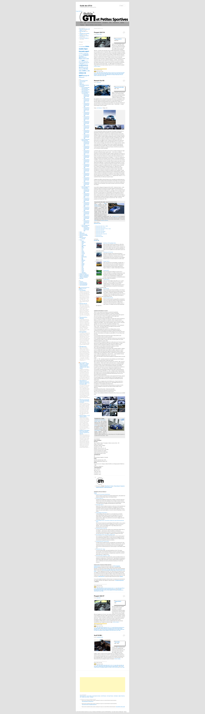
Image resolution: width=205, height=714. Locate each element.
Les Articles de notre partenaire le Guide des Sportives (84, 288)
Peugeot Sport (117, 74)
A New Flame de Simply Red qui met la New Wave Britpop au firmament (84, 401)
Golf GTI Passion (103, 695)
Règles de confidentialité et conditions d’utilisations (94, 24)
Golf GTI (80, 61)
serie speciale (109, 628)
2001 (103, 72)
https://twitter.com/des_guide (120, 706)
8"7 (111, 627)
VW (88, 75)
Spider (105, 203)
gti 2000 (105, 73)
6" (112, 665)
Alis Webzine (116, 695)
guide (107, 73)
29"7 (108, 627)
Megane (84, 62)
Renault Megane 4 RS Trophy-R (101, 512)
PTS (120, 74)
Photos (110, 22)
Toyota (83, 271)
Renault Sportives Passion (96, 695)
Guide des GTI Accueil (83, 234)
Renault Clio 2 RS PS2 (100, 229)
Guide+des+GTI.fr (107, 124)
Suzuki (83, 270)
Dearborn (85, 57)
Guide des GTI (82, 233)
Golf (88, 58)
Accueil (81, 22)
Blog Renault (107, 486)
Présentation (82, 24)
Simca (83, 268)
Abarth (84, 46)
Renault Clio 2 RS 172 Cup (100, 227)
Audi (118, 647)
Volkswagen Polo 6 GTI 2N (84, 35)
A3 (121, 666)
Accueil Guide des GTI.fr (84, 80)
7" (113, 588)
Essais (81, 82)
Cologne (85, 53)
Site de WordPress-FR (83, 285)
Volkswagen (85, 75)
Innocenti (83, 253)
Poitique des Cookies (83, 273)
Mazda (83, 255)
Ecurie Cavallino (89, 695)
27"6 (111, 665)
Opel (86, 62)
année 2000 (122, 72)
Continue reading (97, 66)
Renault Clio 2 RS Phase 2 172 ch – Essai (103, 228)
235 (108, 665)
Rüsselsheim (85, 67)
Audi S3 (97, 666)
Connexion (81, 281)
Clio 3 (83, 53)
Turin (87, 70)
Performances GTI (116, 22)
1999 (97, 72)
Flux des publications (83, 282)
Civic (79, 53)
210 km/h (109, 72)
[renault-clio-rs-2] (116, 127)
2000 (101, 72)
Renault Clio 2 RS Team (100, 232)
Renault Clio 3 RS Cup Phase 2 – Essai (103, 555)
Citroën (83, 247)
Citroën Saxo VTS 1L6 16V (108, 252)
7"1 (115, 588)
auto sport (102, 74)
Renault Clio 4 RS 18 (99, 504)
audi (94, 666)
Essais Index (82, 84)
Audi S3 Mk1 (98, 635)
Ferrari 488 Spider (83, 290)
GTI (111, 74)
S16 (122, 74)
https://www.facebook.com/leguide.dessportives (89, 704)
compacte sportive (97, 667)
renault (95, 493)
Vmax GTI (83, 238)
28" (110, 588)
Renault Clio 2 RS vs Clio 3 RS (101, 233)
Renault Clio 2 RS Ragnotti (100, 231)
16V (102, 629)
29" (114, 72)
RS (82, 67)
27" (109, 665)
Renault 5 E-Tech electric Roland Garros (103, 494)
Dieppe (80, 58)
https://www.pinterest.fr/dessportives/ (87, 701)
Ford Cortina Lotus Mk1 (106, 569)
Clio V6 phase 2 (97, 430)
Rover (83, 265)
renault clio (108, 589)
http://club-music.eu (83, 362)
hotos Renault (117, 486)
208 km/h (105, 627)
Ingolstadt (102, 667)
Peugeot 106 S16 (106, 261)
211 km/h (112, 72)
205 (82, 46)
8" (110, 627)
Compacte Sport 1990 (101, 666)
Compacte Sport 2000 (108, 666)
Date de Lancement (97, 73)
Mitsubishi (83, 260)
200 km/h (101, 627)
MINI (82, 259)
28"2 (112, 588)
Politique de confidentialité (84, 274)
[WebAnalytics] (82, 673)
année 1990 (119, 72)
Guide (85, 22)
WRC (98, 629)
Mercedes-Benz (84, 256)
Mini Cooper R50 (82, 31)
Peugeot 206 (116, 73)
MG (82, 257)
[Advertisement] (102, 684)
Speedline (107, 630)
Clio (81, 53)
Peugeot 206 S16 (79, 11)
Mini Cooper (113, 569)
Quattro (110, 667)
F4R (82, 58)
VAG (89, 70)
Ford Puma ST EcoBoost (84, 38)
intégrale (106, 667)
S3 (112, 667)
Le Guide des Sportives (119, 580)
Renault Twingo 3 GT (99, 498)
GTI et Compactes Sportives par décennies (94, 22)
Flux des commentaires (83, 283)
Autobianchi (84, 245)
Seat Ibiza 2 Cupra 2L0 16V (108, 297)
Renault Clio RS (99, 81)
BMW (82, 246)
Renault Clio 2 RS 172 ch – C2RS (102, 226)
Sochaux (95, 75)
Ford (86, 58)
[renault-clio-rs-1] (108, 127)
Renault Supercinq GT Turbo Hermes (102, 541)
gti (100, 73)
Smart (83, 269)
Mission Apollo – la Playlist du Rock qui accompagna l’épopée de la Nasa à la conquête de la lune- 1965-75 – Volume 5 (85, 366)
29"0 (116, 72)
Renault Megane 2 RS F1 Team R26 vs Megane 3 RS (105, 534)
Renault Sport (96, 205)
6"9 (113, 665)
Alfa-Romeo (84, 242)
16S (79, 46)
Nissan (83, 261)
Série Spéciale (100, 630)
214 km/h (108, 588)
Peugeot (112, 73)
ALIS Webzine (99, 107)
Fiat (84, 58)
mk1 (108, 667)
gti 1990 (102, 73)
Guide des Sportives (104, 220)
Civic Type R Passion (110, 695)
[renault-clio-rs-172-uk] (99, 127)
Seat (82, 266)
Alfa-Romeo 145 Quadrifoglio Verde (109, 243)
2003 (106, 72)
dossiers (121, 576)
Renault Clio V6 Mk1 (99, 236)
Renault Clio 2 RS (97, 223)
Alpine (83, 243)
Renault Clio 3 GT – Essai (100, 549)
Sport (82, 68)
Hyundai (83, 252)
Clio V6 (95, 425)
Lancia (83, 254)
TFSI (81, 70)
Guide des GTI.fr (86, 5)
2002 (105, 72)
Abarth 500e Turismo (83, 346)
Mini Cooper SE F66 (83, 331)
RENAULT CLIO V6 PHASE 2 (100, 419)
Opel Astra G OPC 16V (83, 303)
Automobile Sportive (108, 74)
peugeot (110, 73)
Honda (80, 62)
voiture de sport (99, 75)
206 (100, 74)
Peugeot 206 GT (106, 270)
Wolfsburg (81, 77)
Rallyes (97, 630)
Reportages (122, 22)
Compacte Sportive (115, 666)
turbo (114, 667)
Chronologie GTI (105, 22)
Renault (95, 204)
